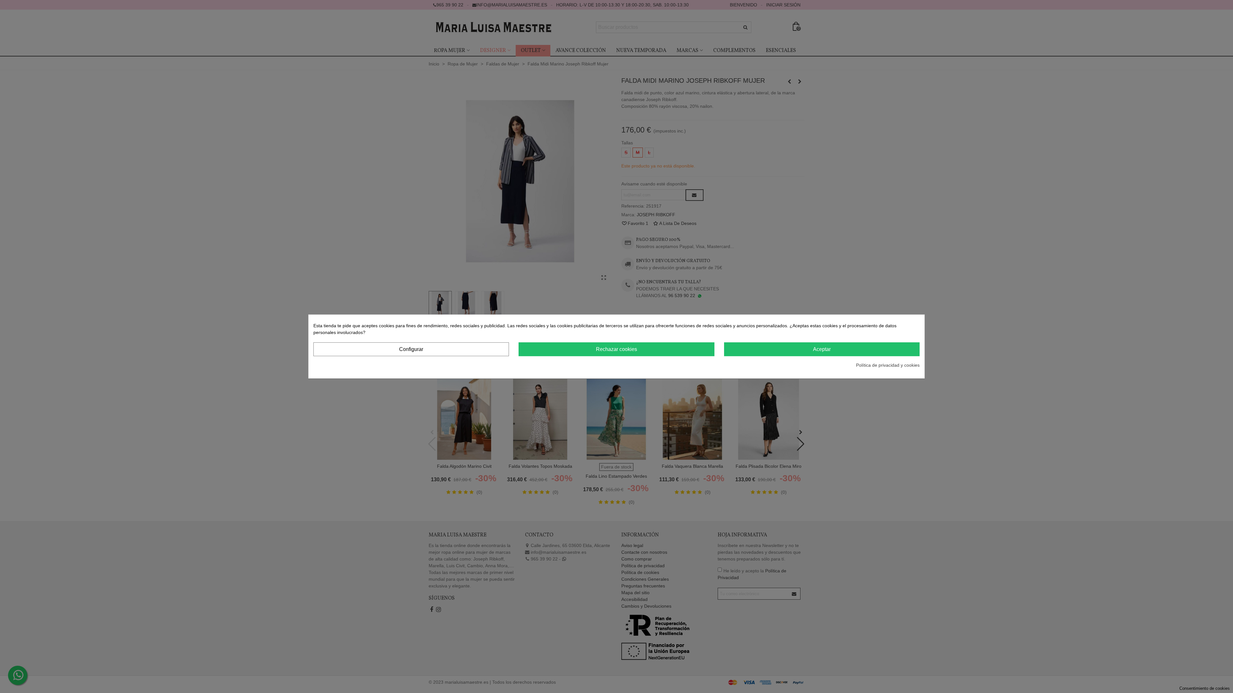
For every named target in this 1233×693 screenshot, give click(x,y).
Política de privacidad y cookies (888, 365)
